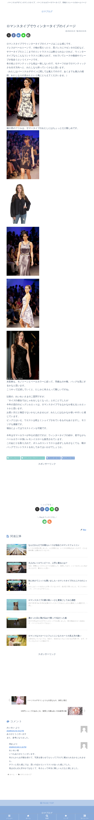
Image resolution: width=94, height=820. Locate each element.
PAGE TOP (48, 803)
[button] (28, 35)
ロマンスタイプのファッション (34, 458)
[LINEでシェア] (23, 35)
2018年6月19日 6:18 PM (17, 747)
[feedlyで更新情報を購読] (44, 521)
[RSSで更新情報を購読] (49, 521)
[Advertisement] (47, 483)
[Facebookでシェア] (14, 35)
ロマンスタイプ (14, 458)
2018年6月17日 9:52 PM (15, 731)
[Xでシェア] (9, 35)
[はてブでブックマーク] (18, 35)
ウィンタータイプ (54, 458)
